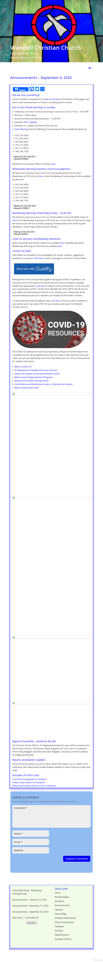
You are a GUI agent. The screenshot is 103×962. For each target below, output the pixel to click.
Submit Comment (77, 858)
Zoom (41, 176)
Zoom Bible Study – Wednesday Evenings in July (27, 892)
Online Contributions (64, 922)
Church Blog (60, 913)
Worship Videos (62, 897)
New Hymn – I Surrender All (25, 917)
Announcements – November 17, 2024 (30, 905)
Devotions (59, 901)
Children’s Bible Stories (65, 918)
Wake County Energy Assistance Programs (33, 377)
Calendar (59, 909)
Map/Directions (62, 934)
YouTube (59, 930)
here (53, 164)
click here (55, 300)
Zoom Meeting (21, 129)
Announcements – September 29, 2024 (30, 911)
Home (57, 892)
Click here (40, 285)
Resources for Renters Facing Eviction (31, 380)
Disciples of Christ (63, 939)
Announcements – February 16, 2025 (29, 899)
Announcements (62, 905)
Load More (31, 923)
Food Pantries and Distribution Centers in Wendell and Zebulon (43, 384)
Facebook (59, 926)
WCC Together (30, 122)
